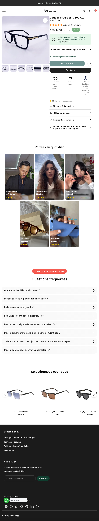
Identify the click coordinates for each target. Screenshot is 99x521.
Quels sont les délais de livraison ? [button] (22, 290)
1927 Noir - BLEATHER (51, 412)
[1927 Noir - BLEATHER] (51, 394)
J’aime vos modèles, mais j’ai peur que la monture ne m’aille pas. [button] (37, 341)
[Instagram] (11, 506)
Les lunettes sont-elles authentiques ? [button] (24, 316)
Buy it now (70, 70)
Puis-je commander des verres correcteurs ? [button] (27, 350)
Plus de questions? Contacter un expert (49, 271)
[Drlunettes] (49, 11)
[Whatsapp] (37, 506)
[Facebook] (6, 506)
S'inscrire (43, 478)
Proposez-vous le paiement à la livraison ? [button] (26, 298)
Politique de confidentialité (16, 446)
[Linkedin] (32, 506)
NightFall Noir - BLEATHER (16, 412)
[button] (5, 394)
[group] (26, 40)
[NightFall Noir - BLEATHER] (17, 394)
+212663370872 (11, 497)
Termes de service (12, 442)
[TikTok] (16, 506)
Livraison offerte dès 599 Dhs (49, 3)
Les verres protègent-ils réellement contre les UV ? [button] (30, 324)
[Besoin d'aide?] (6, 500)
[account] (89, 11)
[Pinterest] (27, 506)
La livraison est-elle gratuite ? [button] (19, 307)
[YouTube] (22, 506)
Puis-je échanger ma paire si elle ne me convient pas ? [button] (32, 333)
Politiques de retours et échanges (19, 437)
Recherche (9, 450)
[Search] (84, 11)
